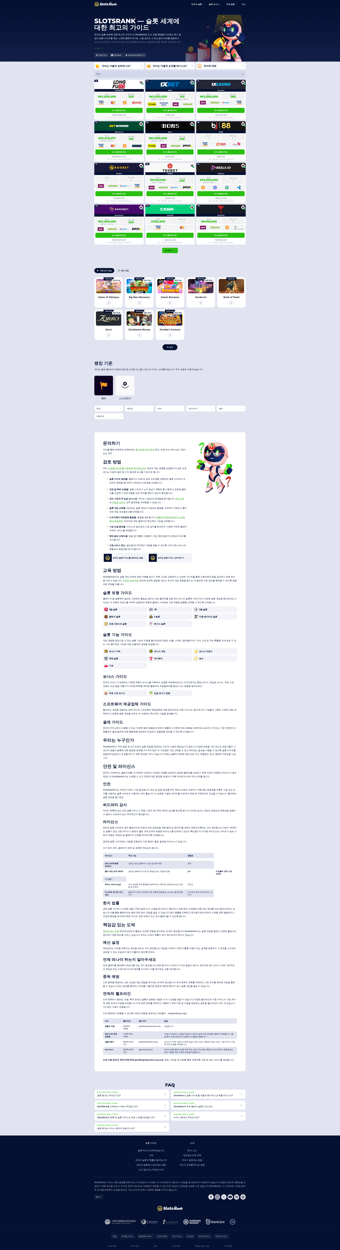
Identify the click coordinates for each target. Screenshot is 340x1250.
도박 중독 (176, 1246)
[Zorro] (108, 325)
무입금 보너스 (119, 502)
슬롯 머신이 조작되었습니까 (151, 1150)
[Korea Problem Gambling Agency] (170, 1222)
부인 (155, 1246)
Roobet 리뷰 (119, 198)
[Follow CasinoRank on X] (223, 1197)
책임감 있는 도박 (111, 931)
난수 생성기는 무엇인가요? (151, 1169)
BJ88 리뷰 (221, 156)
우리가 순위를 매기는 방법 (192, 1164)
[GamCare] (215, 1222)
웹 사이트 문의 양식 (144, 449)
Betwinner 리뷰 (119, 156)
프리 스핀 (179, 498)
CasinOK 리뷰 (170, 239)
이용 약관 (112, 1246)
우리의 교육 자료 (131, 580)
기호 (151, 1155)
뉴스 (244, 4)
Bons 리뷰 (170, 156)
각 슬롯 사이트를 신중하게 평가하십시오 (127, 468)
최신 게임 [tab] (125, 270)
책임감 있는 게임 (202, 1246)
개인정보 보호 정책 (192, 1155)
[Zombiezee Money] (139, 325)
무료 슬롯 (230, 4)
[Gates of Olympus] (108, 292)
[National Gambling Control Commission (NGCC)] (120, 1222)
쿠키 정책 (135, 1246)
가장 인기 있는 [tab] (106, 270)
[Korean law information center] (149, 1222)
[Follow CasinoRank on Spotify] (236, 1197)
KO (97, 1197)
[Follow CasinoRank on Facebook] (211, 1197)
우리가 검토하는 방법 (192, 1160)
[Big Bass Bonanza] (139, 292)
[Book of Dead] (231, 292)
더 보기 (168, 250)
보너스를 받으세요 (119, 110)
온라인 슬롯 (196, 4)
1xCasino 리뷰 (221, 114)
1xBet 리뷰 (170, 114)
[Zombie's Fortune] (170, 325)
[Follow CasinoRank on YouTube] (230, 1197)
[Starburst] (200, 292)
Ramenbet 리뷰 (119, 239)
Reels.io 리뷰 (221, 198)
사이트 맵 (228, 1246)
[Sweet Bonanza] (170, 292)
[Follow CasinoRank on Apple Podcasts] (243, 1197)
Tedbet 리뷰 (170, 198)
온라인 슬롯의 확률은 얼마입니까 (151, 1160)
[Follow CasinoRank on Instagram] (217, 1197)
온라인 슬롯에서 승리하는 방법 (151, 1164)
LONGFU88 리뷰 (119, 114)
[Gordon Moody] (192, 1222)
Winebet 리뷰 (221, 239)
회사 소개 (192, 1150)
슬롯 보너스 (214, 4)
